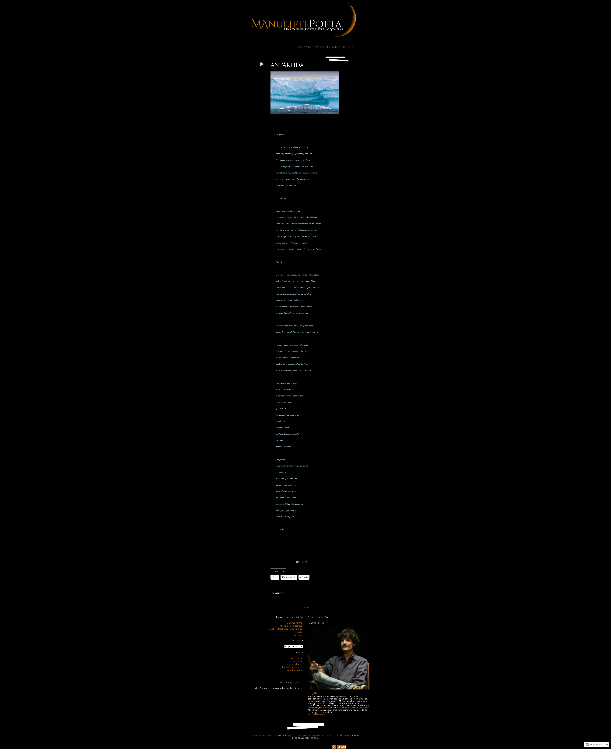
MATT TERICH (353, 735)
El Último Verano (294, 623)
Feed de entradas (294, 664)
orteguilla (254, 67)
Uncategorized (252, 70)
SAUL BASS (282, 735)
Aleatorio (343, 746)
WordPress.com (294, 670)
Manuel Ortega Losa (248, 87)
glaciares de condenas (247, 81)
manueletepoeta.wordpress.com (243, 91)
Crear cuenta (296, 658)
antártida (253, 74)
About (305, 608)
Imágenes (297, 635)
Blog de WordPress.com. (305, 738)
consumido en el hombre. (244, 77)
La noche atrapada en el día (245, 84)
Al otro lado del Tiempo (291, 626)
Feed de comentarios (292, 667)
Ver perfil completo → (318, 714)
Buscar (333, 746)
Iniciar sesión (296, 661)
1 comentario (277, 593)
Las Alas (298, 632)
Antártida (287, 65)
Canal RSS (338, 746)
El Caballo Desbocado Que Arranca (285, 629)
